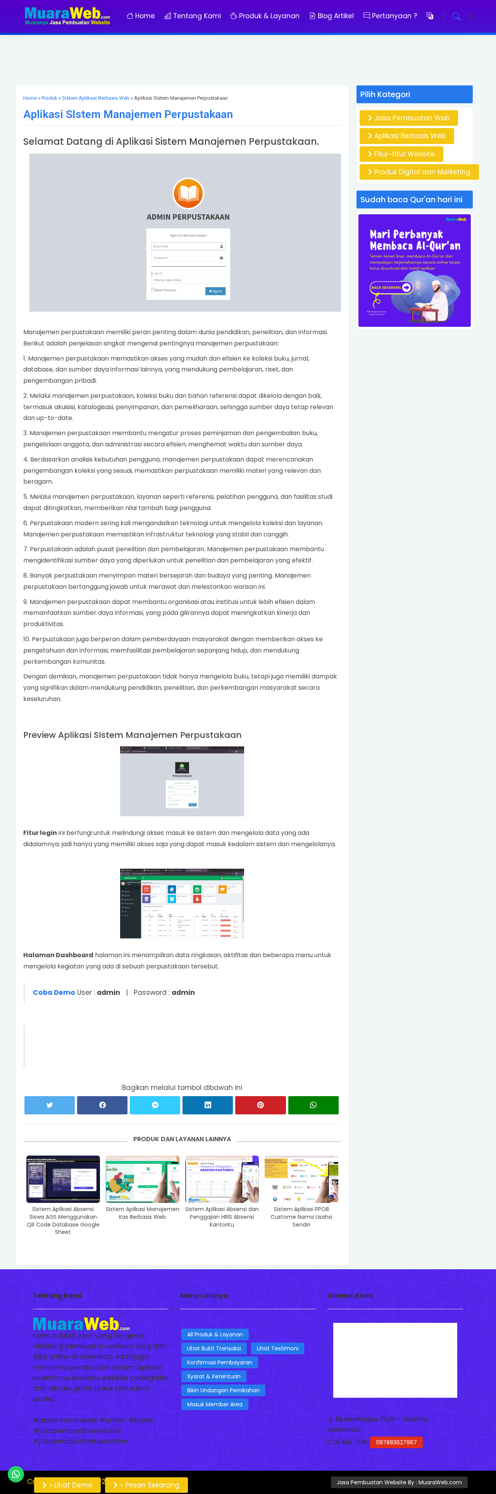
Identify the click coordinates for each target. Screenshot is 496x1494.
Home (145, 16)
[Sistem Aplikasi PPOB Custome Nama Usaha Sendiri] (301, 1179)
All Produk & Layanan (215, 1334)
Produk (49, 98)
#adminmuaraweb (65, 1420)
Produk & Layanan (268, 16)
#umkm (113, 1420)
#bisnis (141, 1420)
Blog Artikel (335, 16)
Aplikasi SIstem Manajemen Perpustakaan (128, 114)
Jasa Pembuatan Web (411, 118)
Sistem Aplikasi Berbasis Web (95, 98)
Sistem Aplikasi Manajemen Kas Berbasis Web (142, 1213)
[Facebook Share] (102, 1105)
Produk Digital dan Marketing (421, 172)
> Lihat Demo (69, 1485)
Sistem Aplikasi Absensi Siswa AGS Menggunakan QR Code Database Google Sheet (63, 1221)
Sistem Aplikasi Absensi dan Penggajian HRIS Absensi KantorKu (222, 1217)
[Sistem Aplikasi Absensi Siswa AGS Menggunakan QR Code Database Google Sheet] (63, 1179)
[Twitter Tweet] (49, 1105)
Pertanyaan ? (395, 16)
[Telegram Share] (155, 1105)
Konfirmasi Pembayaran (219, 1362)
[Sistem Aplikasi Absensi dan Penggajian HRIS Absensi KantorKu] (222, 1179)
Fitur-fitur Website (403, 154)
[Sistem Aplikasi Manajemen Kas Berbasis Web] (142, 1179)
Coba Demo (54, 992)
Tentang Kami (197, 16)
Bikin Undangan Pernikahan (223, 1390)
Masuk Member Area (215, 1404)
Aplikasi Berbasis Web (409, 136)
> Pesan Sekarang (148, 1485)
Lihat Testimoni (277, 1348)
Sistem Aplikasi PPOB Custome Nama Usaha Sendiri (301, 1217)
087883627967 (396, 1442)
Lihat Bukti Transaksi (214, 1348)
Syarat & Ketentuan (214, 1376)
